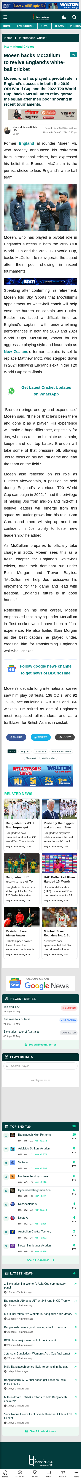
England (26, 143)
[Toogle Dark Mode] (64, 17)
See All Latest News (43, 1431)
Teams (59, 26)
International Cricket (32, 37)
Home (7, 26)
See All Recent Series (43, 1044)
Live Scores (25, 26)
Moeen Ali (31, 758)
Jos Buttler (40, 751)
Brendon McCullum (61, 751)
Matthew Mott (48, 758)
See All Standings (38, 1260)
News (44, 26)
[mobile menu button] (5, 17)
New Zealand (16, 352)
